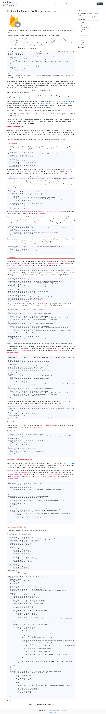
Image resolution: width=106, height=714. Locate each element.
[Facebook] (11, 6)
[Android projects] (7, 6)
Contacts (73, 4)
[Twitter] (9, 6)
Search (100, 4)
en (12, 2)
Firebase (38, 76)
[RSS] (3, 6)
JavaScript (84, 35)
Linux (82, 39)
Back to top (53, 712)
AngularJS (84, 24)
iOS (82, 31)
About (63, 4)
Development (85, 27)
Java (82, 33)
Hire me (57, 4)
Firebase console (24, 98)
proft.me (7, 2)
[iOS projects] (5, 6)
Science (83, 44)
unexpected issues (69, 463)
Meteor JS (84, 40)
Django (83, 29)
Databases (84, 26)
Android (47, 11)
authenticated (68, 101)
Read (67, 4)
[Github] (13, 6)
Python (83, 42)
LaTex (82, 37)
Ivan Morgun (42, 710)
